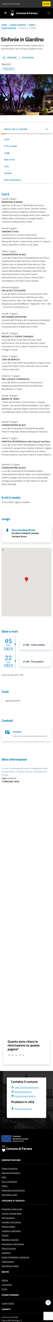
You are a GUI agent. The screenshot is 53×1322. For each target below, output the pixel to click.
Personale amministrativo (13, 1190)
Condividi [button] (11, 57)
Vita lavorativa (8, 1217)
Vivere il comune (18, 24)
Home (4, 24)
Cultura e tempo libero (12, 1213)
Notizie (5, 1280)
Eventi (32, 24)
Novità (5, 1271)
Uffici (4, 1177)
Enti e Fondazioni (9, 1181)
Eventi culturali (9, 28)
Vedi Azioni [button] (27, 57)
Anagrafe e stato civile (12, 1209)
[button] (26, 129)
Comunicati (7, 1284)
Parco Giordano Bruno (23, 530)
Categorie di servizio (13, 1200)
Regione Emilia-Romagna (11, 4)
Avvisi (4, 1289)
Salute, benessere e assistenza (15, 1257)
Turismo (5, 1235)
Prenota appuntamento (25, 1096)
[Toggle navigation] (5, 12)
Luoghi (5, 1303)
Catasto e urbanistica (11, 1230)
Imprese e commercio (11, 1222)
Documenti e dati (9, 1194)
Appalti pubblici (8, 1226)
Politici (4, 1186)
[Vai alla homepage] (13, 13)
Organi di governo (10, 1168)
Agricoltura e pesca (10, 1265)
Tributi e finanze (9, 1248)
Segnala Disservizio (23, 1108)
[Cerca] (49, 13)
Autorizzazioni (8, 1261)
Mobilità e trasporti (10, 1239)
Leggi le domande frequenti (26, 1087)
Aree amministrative (11, 1172)
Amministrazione (11, 1160)
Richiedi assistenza (22, 1091)
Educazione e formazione (13, 1244)
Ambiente (6, 1252)
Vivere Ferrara (10, 1295)
